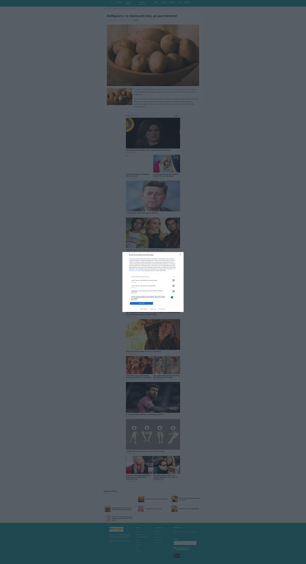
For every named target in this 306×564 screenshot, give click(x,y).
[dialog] (153, 282)
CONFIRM (141, 303)
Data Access (153, 309)
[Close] (180, 255)
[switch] (173, 280)
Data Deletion (144, 309)
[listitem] (153, 277)
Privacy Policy (162, 309)
